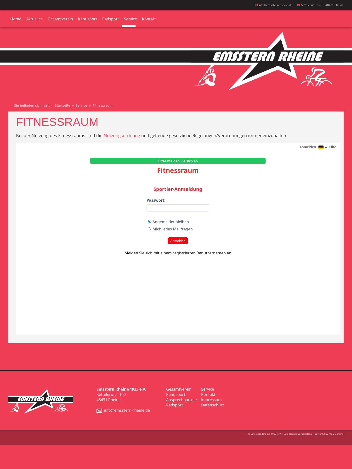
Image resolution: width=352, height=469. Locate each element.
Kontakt (149, 19)
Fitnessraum (103, 105)
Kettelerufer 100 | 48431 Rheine (322, 5)
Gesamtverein (60, 19)
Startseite (62, 105)
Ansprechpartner (181, 399)
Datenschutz (212, 405)
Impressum (211, 399)
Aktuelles (34, 19)
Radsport (110, 19)
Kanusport (87, 19)
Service (130, 19)
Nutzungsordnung (122, 135)
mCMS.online (336, 433)
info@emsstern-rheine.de (275, 5)
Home (15, 19)
